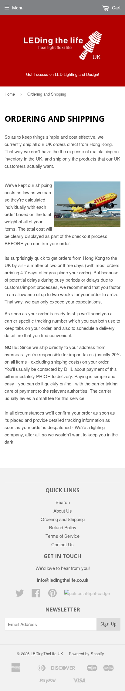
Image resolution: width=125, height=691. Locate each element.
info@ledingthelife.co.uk (62, 580)
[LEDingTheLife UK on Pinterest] (52, 594)
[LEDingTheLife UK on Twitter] (19, 594)
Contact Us (62, 544)
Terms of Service (62, 536)
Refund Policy (62, 527)
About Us (62, 510)
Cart (115, 7)
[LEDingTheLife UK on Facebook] (36, 594)
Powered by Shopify (86, 653)
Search (63, 502)
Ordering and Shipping (63, 519)
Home (10, 94)
